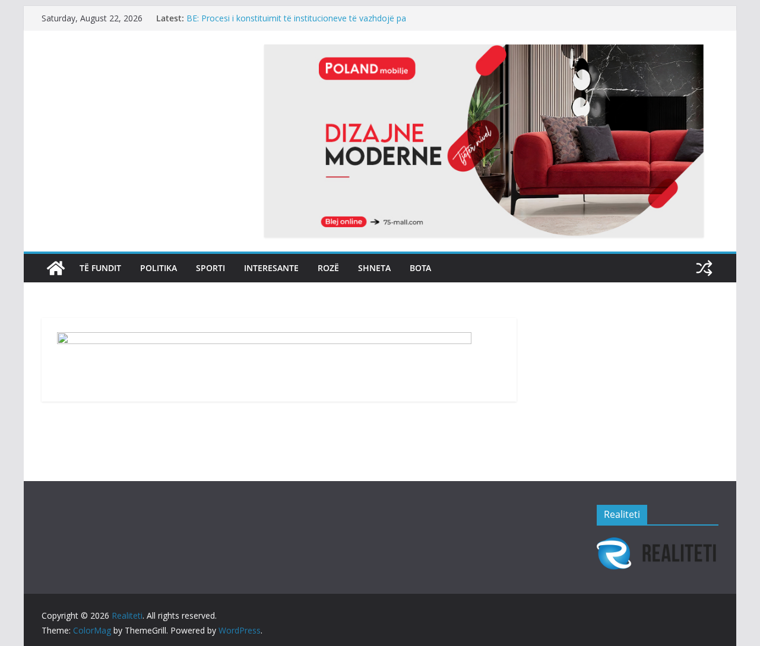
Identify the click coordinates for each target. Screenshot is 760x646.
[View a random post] (704, 268)
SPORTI (210, 267)
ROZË (328, 267)
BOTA (420, 267)
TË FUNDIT (100, 267)
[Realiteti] (56, 268)
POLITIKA (158, 267)
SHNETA (374, 267)
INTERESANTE (271, 267)
